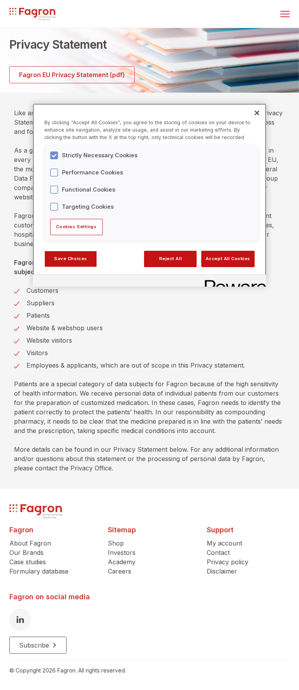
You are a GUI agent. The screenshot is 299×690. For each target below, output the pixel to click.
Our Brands (26, 552)
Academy (121, 562)
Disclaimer (222, 571)
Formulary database (39, 571)
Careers (119, 571)
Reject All (170, 258)
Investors (121, 552)
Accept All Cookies (228, 258)
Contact (218, 552)
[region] (149, 195)
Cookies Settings (76, 226)
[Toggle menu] (285, 14)
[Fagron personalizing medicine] (35, 511)
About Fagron (30, 543)
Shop (116, 543)
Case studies (27, 562)
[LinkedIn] (20, 619)
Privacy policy (227, 562)
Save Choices (70, 258)
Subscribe (34, 645)
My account (224, 543)
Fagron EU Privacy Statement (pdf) (72, 75)
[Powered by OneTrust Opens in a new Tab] (232, 282)
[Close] (257, 112)
